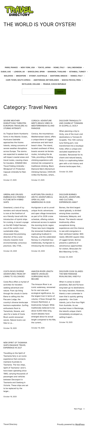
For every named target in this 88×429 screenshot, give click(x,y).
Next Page (79, 409)
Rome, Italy (59, 67)
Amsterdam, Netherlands (46, 80)
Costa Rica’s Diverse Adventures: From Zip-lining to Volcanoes (14, 274)
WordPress (80, 424)
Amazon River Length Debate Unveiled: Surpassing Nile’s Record (42, 275)
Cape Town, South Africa (18, 80)
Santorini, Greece (58, 76)
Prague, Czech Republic (54, 84)
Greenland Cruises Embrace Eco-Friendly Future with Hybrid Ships (14, 198)
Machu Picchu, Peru (71, 80)
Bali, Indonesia (75, 67)
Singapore (21, 76)
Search (60, 92)
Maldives (8, 76)
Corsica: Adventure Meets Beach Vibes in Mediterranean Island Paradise (42, 124)
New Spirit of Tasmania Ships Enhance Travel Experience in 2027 (15, 345)
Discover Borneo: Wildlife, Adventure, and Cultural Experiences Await (69, 198)
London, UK (19, 72)
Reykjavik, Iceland (31, 84)
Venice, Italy (76, 76)
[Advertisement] (44, 48)
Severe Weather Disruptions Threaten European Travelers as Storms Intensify (15, 124)
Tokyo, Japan (44, 67)
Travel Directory (10, 424)
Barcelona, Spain (36, 72)
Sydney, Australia (38, 76)
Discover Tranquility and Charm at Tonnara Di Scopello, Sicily (71, 123)
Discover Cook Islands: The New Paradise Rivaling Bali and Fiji (71, 274)
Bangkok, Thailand (57, 72)
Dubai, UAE (6, 72)
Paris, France (11, 67)
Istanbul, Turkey (77, 72)
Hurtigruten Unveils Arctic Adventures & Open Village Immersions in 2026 (42, 198)
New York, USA (28, 67)
